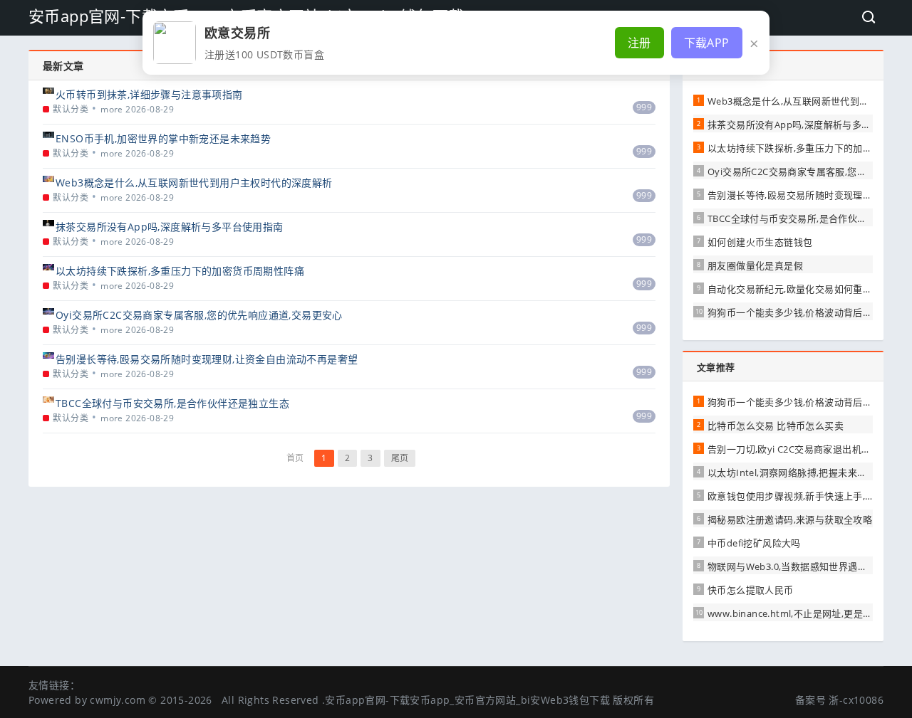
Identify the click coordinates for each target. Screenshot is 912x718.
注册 (639, 43)
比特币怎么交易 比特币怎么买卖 (776, 425)
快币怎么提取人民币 (751, 590)
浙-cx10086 (856, 700)
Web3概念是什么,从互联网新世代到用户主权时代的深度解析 (194, 182)
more (111, 109)
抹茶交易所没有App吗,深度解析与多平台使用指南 (170, 226)
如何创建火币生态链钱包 (760, 242)
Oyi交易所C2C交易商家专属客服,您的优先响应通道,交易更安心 (199, 315)
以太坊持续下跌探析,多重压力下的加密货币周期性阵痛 (180, 271)
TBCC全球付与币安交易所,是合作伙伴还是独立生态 (172, 403)
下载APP (707, 43)
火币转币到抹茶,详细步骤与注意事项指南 (149, 94)
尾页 (400, 458)
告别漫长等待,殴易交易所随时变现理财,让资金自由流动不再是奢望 (207, 359)
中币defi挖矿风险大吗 (754, 543)
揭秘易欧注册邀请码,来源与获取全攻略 (790, 519)
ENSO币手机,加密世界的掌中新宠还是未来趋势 (163, 138)
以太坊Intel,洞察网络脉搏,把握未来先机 (792, 472)
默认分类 (70, 109)
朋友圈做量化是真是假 (755, 265)
